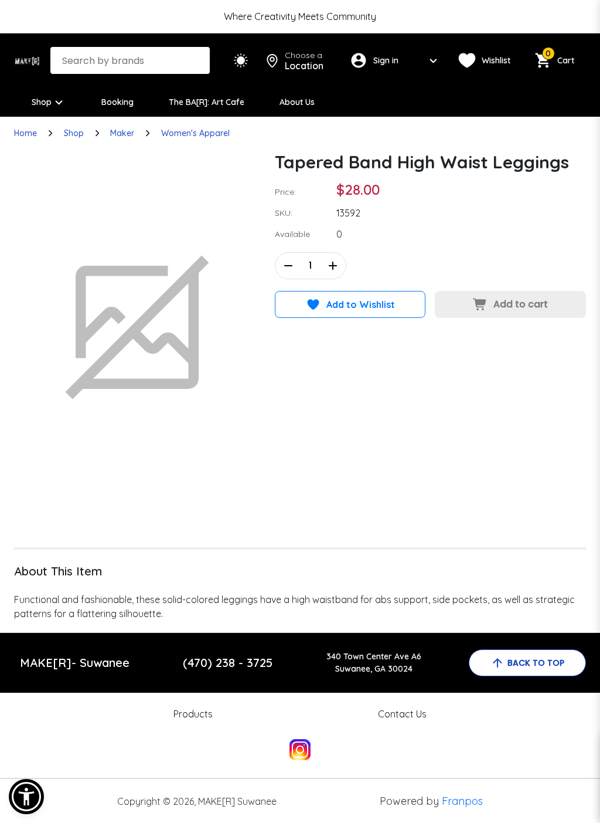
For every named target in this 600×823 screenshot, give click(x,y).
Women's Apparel (195, 133)
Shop (42, 102)
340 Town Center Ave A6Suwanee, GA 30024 (373, 662)
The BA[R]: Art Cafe (206, 102)
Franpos (462, 801)
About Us (297, 102)
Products (193, 714)
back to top (535, 663)
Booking (117, 102)
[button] (26, 796)
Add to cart (520, 304)
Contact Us (402, 714)
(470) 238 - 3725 (227, 662)
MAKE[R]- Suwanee (74, 662)
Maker (122, 133)
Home (25, 133)
